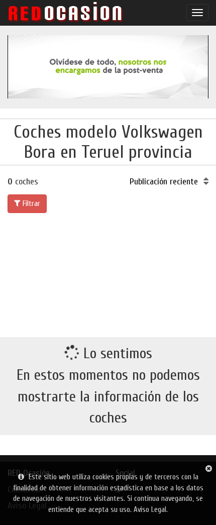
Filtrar (30, 203)
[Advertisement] (108, 273)
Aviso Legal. (151, 509)
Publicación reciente (165, 181)
